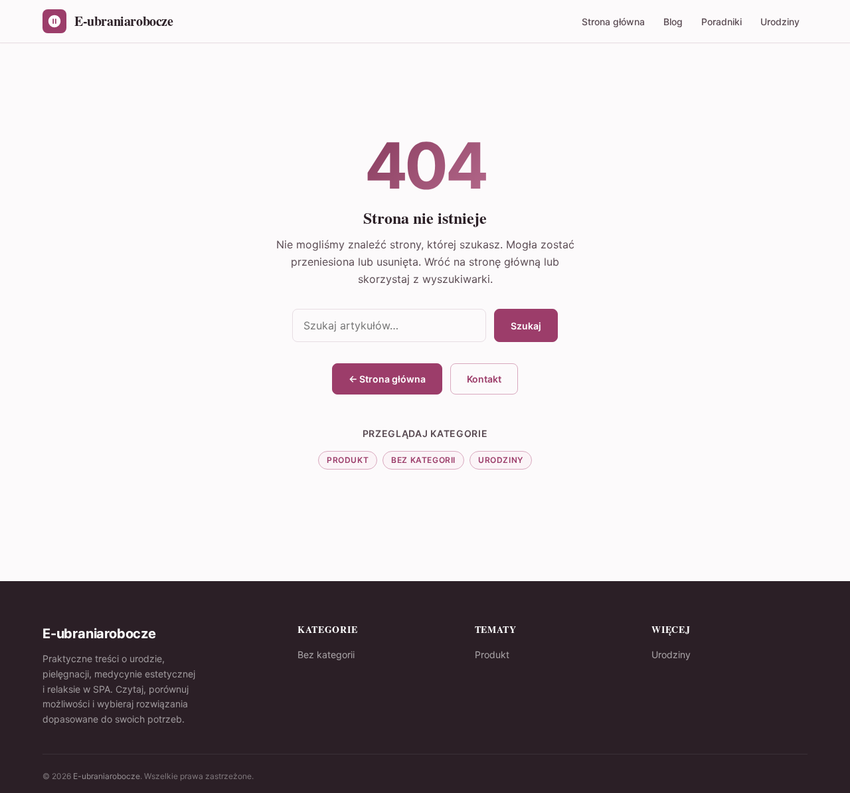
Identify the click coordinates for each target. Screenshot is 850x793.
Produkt (348, 460)
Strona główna (613, 21)
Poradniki (721, 21)
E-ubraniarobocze (106, 776)
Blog (673, 21)
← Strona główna (387, 379)
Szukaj (526, 325)
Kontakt (484, 379)
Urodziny (780, 21)
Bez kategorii (423, 460)
